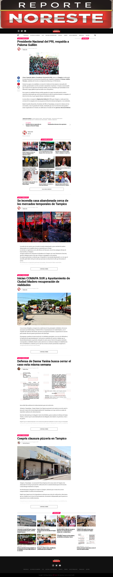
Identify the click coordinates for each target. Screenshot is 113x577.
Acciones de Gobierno (35, 35)
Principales (25, 35)
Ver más (87, 35)
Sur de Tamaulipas (73, 35)
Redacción (25, 49)
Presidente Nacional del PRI (29, 119)
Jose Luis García (26, 443)
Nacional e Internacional (51, 35)
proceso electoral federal (41, 119)
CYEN (43, 35)
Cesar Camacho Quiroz (37, 118)
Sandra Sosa (25, 369)
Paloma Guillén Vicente (57, 118)
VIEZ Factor (55, 575)
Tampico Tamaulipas (53, 119)
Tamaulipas (81, 35)
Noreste (60, 35)
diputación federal (47, 118)
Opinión (65, 35)
